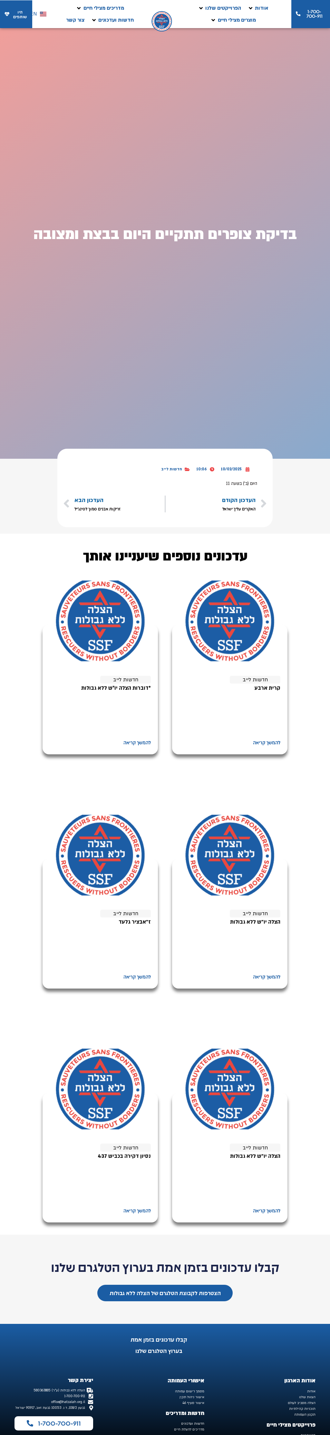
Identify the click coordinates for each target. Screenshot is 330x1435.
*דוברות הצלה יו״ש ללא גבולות (116, 688)
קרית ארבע (267, 688)
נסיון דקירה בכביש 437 (124, 1156)
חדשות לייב (171, 469)
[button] (257, 8)
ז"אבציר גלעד (135, 922)
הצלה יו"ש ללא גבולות (255, 922)
